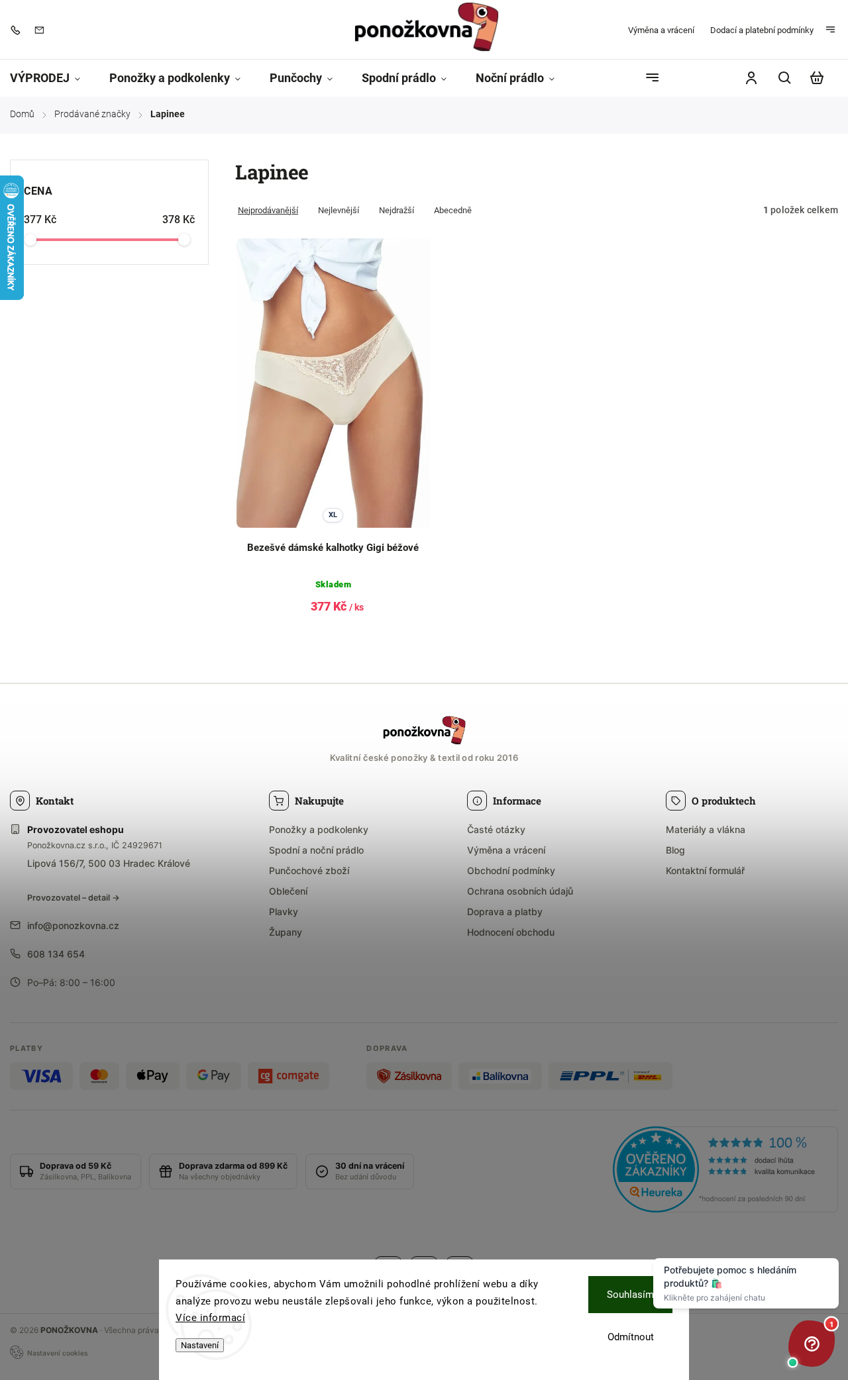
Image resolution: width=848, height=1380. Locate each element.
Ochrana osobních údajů (520, 891)
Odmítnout (631, 1337)
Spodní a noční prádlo (316, 850)
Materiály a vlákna (705, 829)
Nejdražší (396, 210)
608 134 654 (56, 954)
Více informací (210, 1318)
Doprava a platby (505, 911)
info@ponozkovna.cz (73, 925)
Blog (675, 850)
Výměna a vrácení (661, 30)
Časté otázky (496, 829)
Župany (285, 932)
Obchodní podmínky (511, 870)
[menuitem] (52, 78)
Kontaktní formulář (705, 870)
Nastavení (200, 1345)
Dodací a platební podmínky (762, 30)
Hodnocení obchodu (511, 932)
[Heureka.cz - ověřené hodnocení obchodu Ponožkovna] (725, 1171)
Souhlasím (630, 1295)
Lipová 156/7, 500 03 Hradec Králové (108, 863)
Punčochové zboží (309, 870)
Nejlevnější (338, 210)
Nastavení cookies (57, 1353)
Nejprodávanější (268, 210)
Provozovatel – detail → (73, 898)
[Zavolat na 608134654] (18, 30)
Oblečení (288, 891)
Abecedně (453, 210)
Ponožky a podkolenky (318, 829)
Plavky (283, 911)
